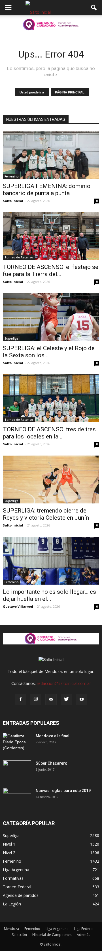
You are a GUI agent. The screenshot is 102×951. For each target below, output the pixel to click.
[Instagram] (35, 699)
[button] (94, 7)
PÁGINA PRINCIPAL (69, 92)
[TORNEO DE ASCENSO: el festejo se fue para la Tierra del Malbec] (51, 236)
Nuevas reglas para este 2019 (63, 790)
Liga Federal (84, 928)
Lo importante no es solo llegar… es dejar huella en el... (49, 595)
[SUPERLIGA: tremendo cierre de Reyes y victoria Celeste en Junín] (51, 479)
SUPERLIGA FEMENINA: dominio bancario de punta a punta (46, 190)
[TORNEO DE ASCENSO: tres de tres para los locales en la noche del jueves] (51, 398)
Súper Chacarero (51, 763)
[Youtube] (81, 699)
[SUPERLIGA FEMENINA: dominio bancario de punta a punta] (51, 155)
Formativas (13, 878)
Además (83, 934)
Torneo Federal (17, 886)
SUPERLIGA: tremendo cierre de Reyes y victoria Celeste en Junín (46, 514)
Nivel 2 (9, 852)
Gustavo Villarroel (18, 606)
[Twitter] (66, 699)
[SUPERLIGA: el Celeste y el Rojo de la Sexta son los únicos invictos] (51, 317)
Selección (19, 934)
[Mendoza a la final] (17, 743)
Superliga (11, 338)
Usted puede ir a (32, 92)
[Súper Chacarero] (17, 770)
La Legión (12, 904)
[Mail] (51, 699)
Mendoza (11, 928)
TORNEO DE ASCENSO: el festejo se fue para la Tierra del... (50, 270)
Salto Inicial (13, 201)
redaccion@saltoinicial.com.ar (64, 683)
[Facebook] (20, 699)
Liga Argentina (16, 869)
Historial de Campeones (51, 934)
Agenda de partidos (21, 895)
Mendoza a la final (52, 736)
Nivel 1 (9, 844)
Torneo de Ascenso (19, 257)
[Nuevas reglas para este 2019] (17, 798)
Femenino (12, 176)
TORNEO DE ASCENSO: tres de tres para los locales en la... (49, 433)
